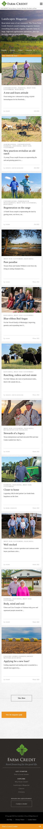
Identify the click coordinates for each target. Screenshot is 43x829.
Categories (29, 50)
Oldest (20, 50)
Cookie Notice (32, 819)
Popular (3, 50)
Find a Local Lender (21, 774)
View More (21, 698)
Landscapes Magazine (21, 785)
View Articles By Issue (10, 56)
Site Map (9, 819)
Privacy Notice (20, 819)
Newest (12, 50)
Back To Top (37, 821)
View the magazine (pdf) (14, 715)
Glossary (21, 792)
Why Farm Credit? (21, 782)
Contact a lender (21, 804)
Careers (21, 788)
